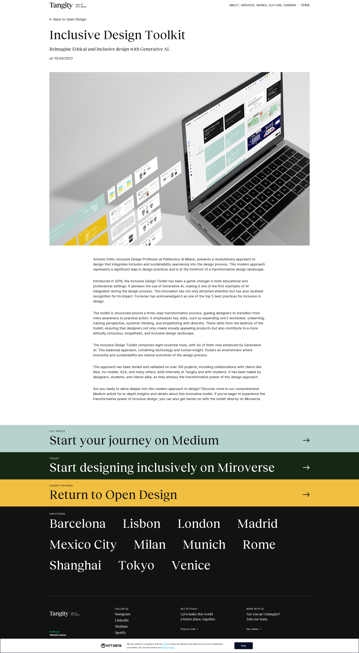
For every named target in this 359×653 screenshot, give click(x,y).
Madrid (257, 523)
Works (261, 5)
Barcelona (77, 523)
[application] (179, 645)
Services (247, 5)
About (234, 5)
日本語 (305, 5)
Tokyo (136, 565)
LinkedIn (122, 620)
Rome (259, 544)
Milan (150, 544)
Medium (121, 626)
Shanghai (75, 565)
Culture (275, 5)
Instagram (122, 614)
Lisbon (142, 523)
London (198, 523)
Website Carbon (58, 635)
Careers (290, 5)
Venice (190, 565)
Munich (204, 544)
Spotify (120, 632)
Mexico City (83, 544)
